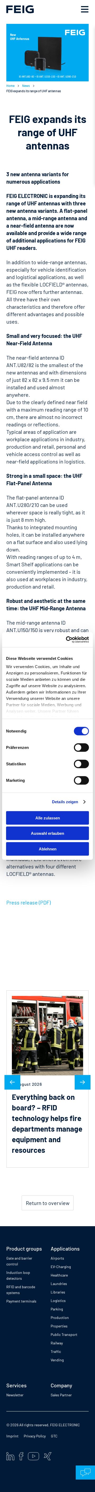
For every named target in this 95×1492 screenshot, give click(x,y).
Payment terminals (21, 1301)
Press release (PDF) (28, 902)
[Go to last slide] (12, 1082)
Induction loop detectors (18, 1275)
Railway (57, 1343)
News (26, 85)
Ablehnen (47, 848)
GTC (54, 1436)
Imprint (12, 1436)
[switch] (81, 747)
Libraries (58, 1292)
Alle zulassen (47, 817)
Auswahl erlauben (47, 833)
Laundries (59, 1283)
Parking (57, 1309)
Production (60, 1317)
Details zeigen (65, 802)
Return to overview (47, 1203)
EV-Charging (61, 1266)
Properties (59, 1326)
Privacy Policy (35, 1436)
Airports (57, 1258)
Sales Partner (61, 1395)
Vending (57, 1360)
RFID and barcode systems (20, 1289)
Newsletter (14, 1395)
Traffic (56, 1351)
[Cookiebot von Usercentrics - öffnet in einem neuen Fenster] (67, 639)
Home (10, 85)
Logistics (58, 1300)
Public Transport (64, 1334)
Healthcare (59, 1275)
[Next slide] (83, 1082)
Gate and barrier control (19, 1261)
